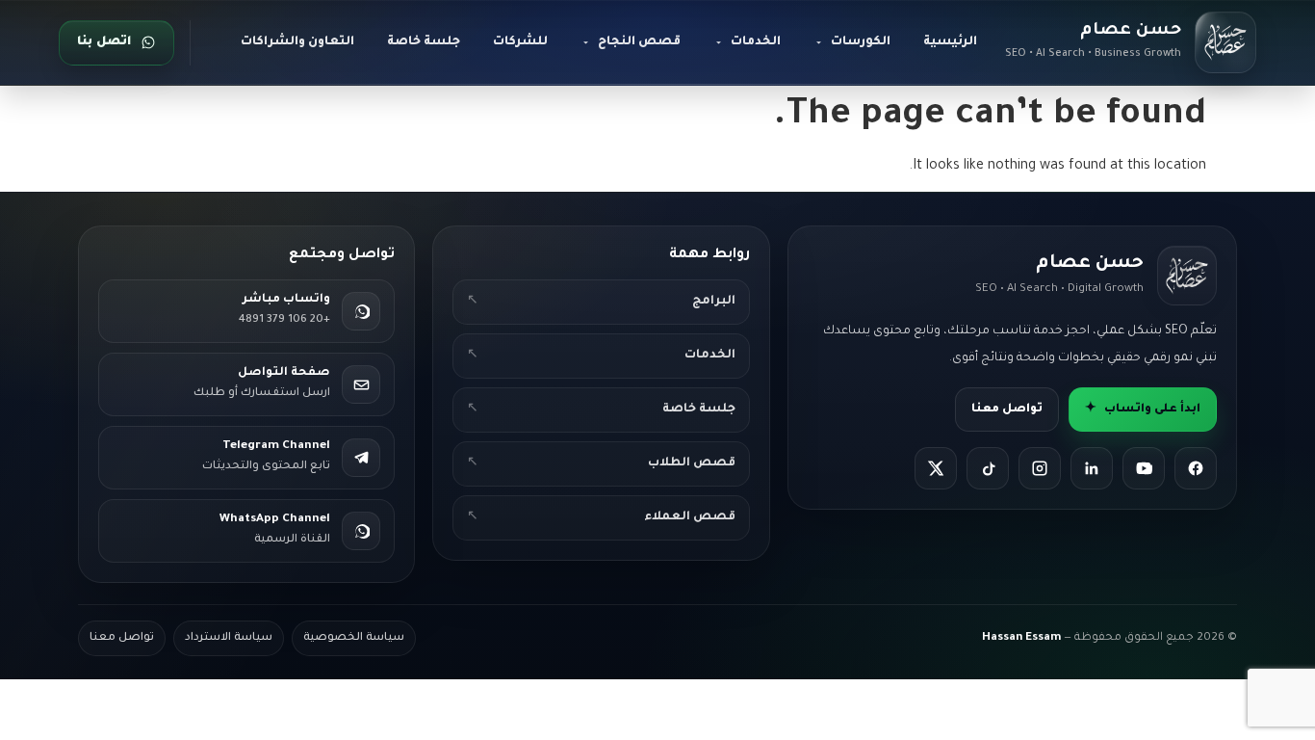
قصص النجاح (639, 42)
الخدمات (756, 42)
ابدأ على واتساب (1142, 409)
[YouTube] (1143, 468)
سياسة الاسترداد (228, 638)
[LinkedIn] (1091, 468)
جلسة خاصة (423, 42)
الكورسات (860, 42)
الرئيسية (950, 42)
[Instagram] (1039, 468)
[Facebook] (1195, 468)
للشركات (520, 42)
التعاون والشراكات (297, 42)
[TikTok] (988, 468)
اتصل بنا (104, 42)
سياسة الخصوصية (353, 638)
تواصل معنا (1007, 409)
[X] (936, 468)
